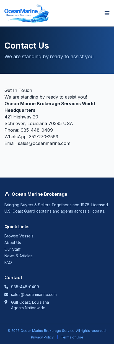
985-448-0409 (37, 130)
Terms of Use (72, 337)
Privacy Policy (42, 337)
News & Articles (18, 255)
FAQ (8, 262)
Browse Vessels (18, 236)
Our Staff (12, 249)
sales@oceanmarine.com (44, 143)
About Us (12, 242)
